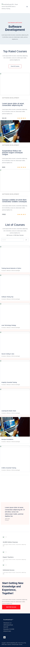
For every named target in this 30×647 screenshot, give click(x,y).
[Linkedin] (4, 637)
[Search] (26, 239)
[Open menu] (27, 7)
